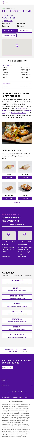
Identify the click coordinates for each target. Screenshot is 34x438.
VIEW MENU (17, 202)
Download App (7, 367)
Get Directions (24, 30)
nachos (4, 110)
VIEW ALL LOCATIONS (17, 225)
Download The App (9, 35)
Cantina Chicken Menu (18, 113)
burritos (22, 108)
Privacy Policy (17, 422)
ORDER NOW (9, 177)
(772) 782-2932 (8, 21)
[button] (17, 380)
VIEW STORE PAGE (6, 256)
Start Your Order (9, 30)
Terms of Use (9, 435)
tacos (17, 108)
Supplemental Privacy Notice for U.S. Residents (14, 424)
